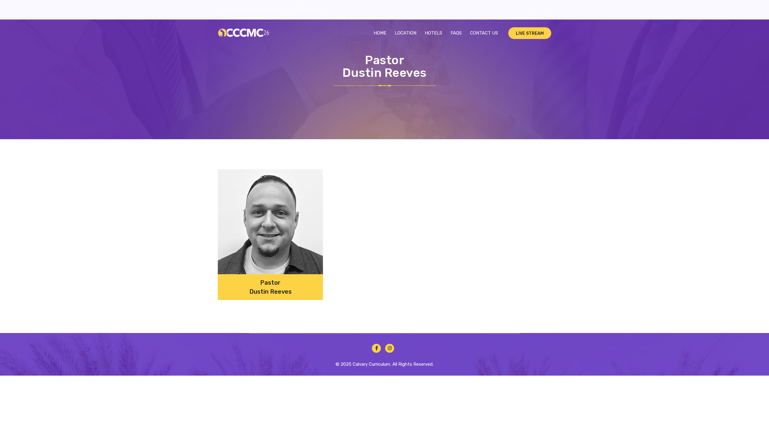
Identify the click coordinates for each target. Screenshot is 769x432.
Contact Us (484, 33)
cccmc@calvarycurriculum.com (253, 9)
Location (405, 33)
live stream (530, 33)
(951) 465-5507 (309, 9)
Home (380, 33)
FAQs (456, 33)
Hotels (433, 33)
